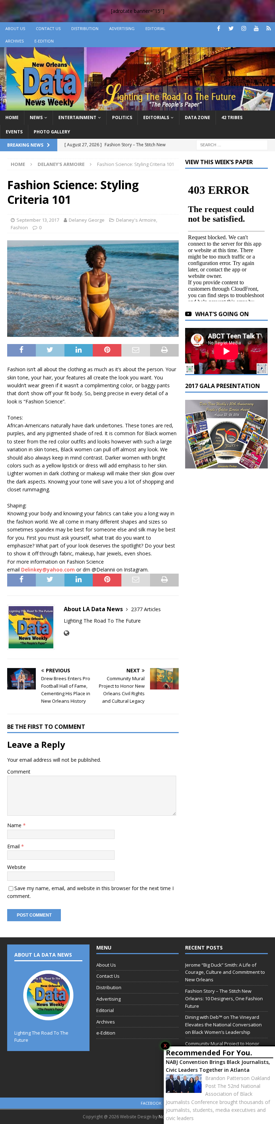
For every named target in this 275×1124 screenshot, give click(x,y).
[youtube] (256, 28)
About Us (15, 28)
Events (14, 132)
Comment (18, 771)
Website (16, 867)
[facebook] (218, 28)
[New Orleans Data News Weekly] (137, 106)
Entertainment (77, 117)
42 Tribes (231, 117)
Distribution (84, 28)
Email (14, 846)
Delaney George (87, 220)
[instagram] (243, 28)
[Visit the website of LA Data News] (66, 633)
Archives (14, 41)
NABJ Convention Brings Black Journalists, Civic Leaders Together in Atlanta (218, 1066)
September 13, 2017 (37, 220)
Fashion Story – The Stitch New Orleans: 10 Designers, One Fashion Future (224, 998)
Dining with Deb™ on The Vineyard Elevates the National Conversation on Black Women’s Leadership (223, 1024)
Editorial (155, 28)
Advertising (122, 28)
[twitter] (231, 28)
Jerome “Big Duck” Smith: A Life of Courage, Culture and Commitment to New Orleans (225, 972)
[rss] (268, 28)
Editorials (156, 117)
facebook (151, 1103)
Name (15, 825)
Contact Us (48, 28)
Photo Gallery (52, 132)
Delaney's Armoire (136, 220)
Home (12, 117)
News (36, 117)
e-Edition (44, 41)
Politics (122, 117)
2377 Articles (146, 609)
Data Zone (197, 117)
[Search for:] (232, 144)
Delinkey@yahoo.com (48, 569)
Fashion (19, 227)
